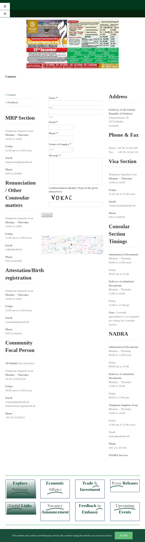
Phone (53, 133)
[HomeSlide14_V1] (72, 44)
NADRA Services (118, 455)
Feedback (12, 102)
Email (53, 122)
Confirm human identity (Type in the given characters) (73, 190)
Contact (11, 94)
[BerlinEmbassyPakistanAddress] (72, 236)
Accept (123, 535)
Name (53, 98)
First (51, 107)
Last (51, 117)
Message (55, 155)
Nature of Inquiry (60, 144)
